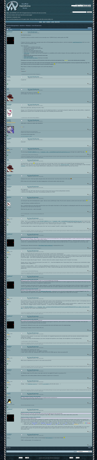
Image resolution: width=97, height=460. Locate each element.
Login (52, 22)
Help (44, 22)
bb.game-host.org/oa (65, 164)
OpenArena (22, 25)
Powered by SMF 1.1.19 (43, 457)
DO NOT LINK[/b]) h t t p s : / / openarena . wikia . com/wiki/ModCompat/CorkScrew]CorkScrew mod (49, 152)
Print (89, 447)
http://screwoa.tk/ (49, 437)
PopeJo (8, 76)
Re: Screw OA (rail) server (33, 76)
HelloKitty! (9, 104)
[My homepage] (7, 407)
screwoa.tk (23, 165)
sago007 (9, 393)
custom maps (26, 53)
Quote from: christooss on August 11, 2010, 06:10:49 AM (30, 396)
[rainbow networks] (7, 84)
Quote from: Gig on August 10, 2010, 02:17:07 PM (29, 279)
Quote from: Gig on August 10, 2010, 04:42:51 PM (29, 319)
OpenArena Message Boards (12, 25)
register (89, 4)
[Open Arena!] (7, 135)
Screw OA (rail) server (36, 25)
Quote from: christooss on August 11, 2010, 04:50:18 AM (30, 412)
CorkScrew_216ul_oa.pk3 (45, 291)
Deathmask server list (32, 383)
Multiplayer (28, 25)
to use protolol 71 (46, 383)
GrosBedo (9, 138)
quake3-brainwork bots (77, 42)
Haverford (9, 197)
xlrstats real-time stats (28, 56)
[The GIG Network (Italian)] (7, 155)
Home (40, 22)
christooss (9, 175)
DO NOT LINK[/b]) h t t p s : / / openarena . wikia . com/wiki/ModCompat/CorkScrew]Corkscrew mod (61, 221)
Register (57, 22)
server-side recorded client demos (31, 57)
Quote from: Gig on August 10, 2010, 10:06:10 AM (29, 237)
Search (48, 22)
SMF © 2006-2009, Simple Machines (54, 457)
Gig (7, 148)
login (86, 4)
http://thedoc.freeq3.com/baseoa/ (46, 245)
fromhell (9, 120)
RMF (8, 89)
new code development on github (26, 136)
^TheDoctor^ (10, 31)
